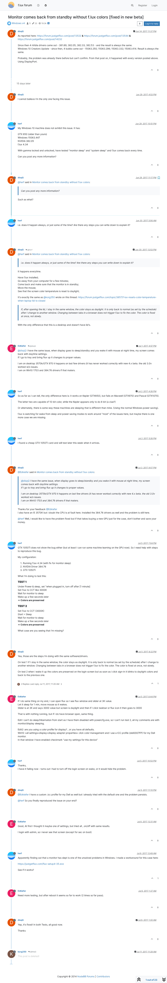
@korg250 (49, 297)
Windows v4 (18, 23)
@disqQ (33, 346)
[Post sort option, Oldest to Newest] (140, 23)
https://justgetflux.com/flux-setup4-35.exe (41, 863)
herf (20, 123)
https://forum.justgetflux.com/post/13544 (106, 35)
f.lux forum (25, 5)
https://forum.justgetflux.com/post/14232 (40, 39)
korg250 (22, 951)
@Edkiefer (23, 472)
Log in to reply (151, 23)
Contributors (103, 976)
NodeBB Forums (85, 976)
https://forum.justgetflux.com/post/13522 (59, 35)
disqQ (21, 31)
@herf (21, 182)
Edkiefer (22, 346)
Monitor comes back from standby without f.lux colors (61, 182)
